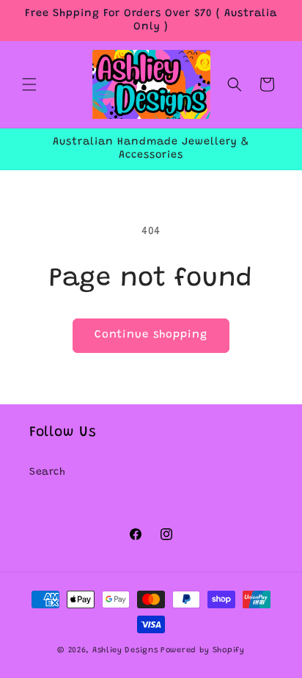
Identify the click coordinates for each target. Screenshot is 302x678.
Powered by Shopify (203, 650)
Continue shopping (151, 334)
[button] (29, 84)
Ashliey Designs (125, 650)
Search (47, 472)
